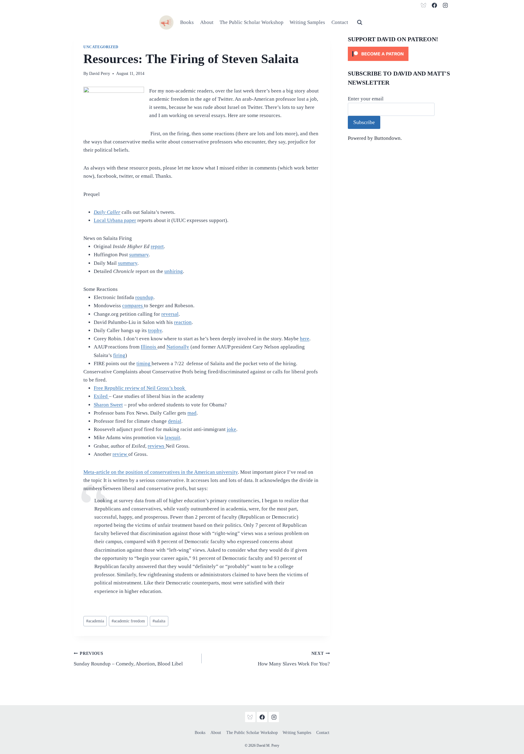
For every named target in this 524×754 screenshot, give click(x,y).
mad (191, 413)
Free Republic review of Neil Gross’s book (140, 388)
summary (139, 255)
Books (187, 22)
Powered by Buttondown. (375, 138)
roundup (144, 297)
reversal (170, 314)
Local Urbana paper (115, 220)
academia (95, 621)
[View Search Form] (359, 22)
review (120, 454)
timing (144, 363)
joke (231, 429)
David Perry (99, 73)
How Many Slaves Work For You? (294, 659)
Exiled (101, 396)
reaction (183, 322)
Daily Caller (107, 212)
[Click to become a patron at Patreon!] (399, 54)
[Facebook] (434, 5)
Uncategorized (101, 47)
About (206, 22)
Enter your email (366, 99)
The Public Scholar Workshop (252, 22)
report (157, 246)
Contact (339, 22)
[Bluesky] (423, 5)
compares (133, 305)
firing (119, 355)
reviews (157, 446)
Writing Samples (307, 22)
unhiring (173, 271)
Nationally (177, 347)
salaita (159, 621)
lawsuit (172, 437)
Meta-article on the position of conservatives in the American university (160, 472)
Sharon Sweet (108, 405)
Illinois (149, 347)
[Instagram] (445, 5)
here (304, 339)
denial (174, 421)
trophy (155, 330)
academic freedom (128, 621)
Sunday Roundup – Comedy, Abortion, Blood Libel (128, 659)
